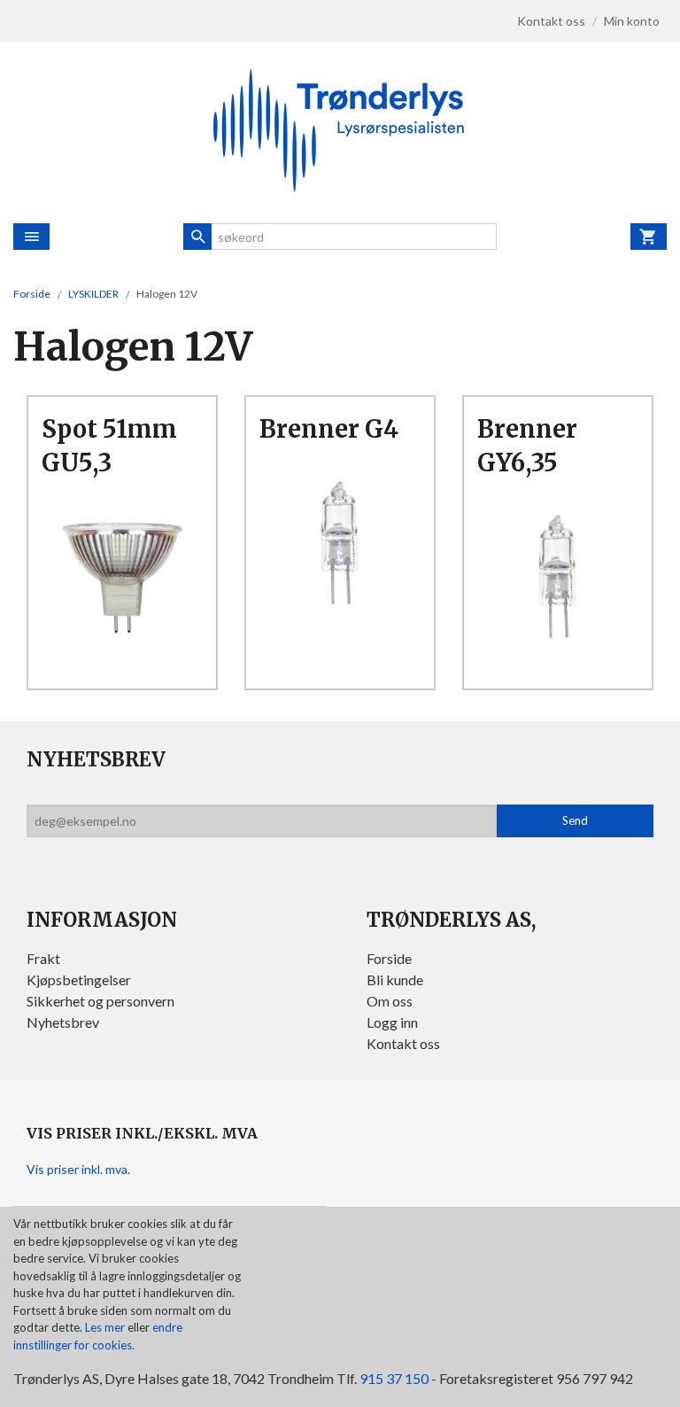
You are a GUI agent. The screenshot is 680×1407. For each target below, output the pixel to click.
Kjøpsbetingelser (79, 979)
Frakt (43, 958)
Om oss (390, 1000)
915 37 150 (394, 1378)
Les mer (106, 1327)
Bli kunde (395, 979)
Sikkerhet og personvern (100, 1000)
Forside (31, 293)
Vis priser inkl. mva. (78, 1169)
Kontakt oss (403, 1043)
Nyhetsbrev (63, 1022)
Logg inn (392, 1022)
